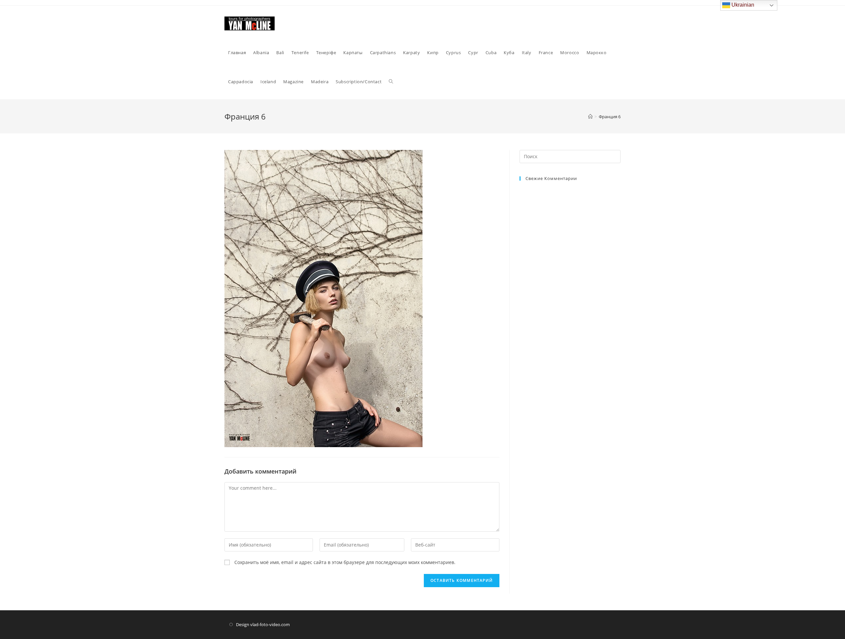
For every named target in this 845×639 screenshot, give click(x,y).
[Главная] (590, 117)
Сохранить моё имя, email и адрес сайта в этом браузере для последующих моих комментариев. (345, 562)
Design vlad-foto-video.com (263, 624)
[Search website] (391, 81)
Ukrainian (742, 5)
